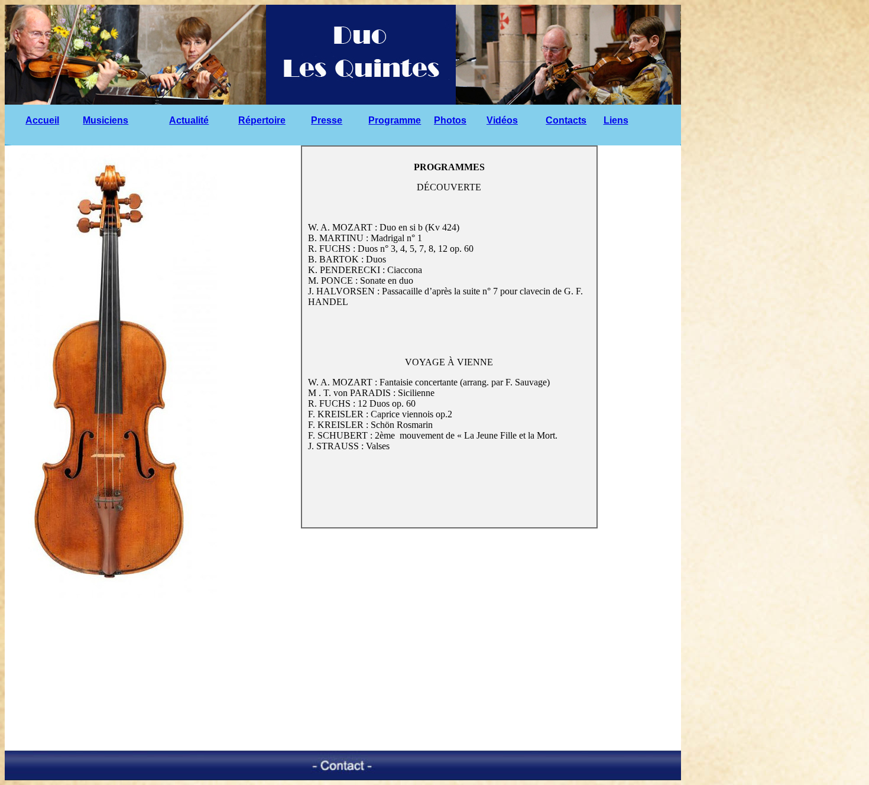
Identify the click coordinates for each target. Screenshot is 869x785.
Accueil (42, 120)
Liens (616, 120)
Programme (394, 120)
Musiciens (105, 120)
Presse (326, 120)
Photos (450, 120)
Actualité (189, 120)
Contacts (566, 120)
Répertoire (262, 120)
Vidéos (502, 120)
